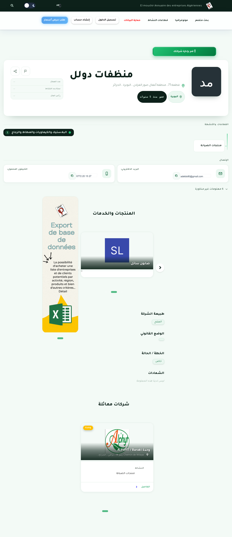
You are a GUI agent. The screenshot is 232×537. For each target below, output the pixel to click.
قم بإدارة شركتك (184, 51)
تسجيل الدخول (107, 20)
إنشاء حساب (81, 20)
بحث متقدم (202, 20)
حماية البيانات (132, 20)
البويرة (174, 96)
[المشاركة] (15, 71)
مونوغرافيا (181, 20)
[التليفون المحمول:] (72, 175)
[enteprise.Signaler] (25, 71)
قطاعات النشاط (158, 20)
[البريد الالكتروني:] (176, 175)
